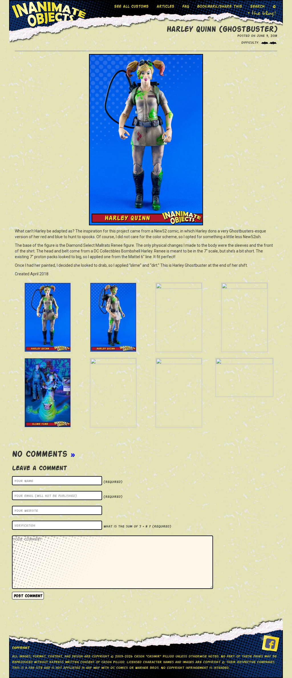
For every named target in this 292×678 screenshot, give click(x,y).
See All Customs (131, 6)
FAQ (185, 6)
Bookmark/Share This (219, 6)
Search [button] (257, 6)
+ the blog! (262, 13)
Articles (165, 6)
